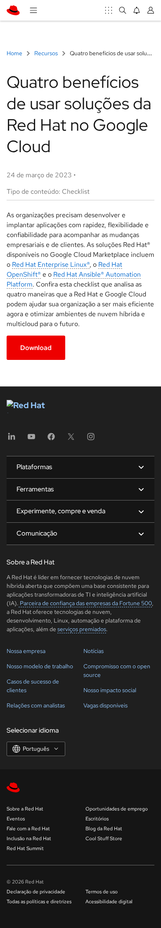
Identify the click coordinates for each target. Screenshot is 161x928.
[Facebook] (51, 439)
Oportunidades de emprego (116, 809)
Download (36, 347)
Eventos (16, 818)
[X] (71, 439)
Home (15, 53)
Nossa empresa (26, 651)
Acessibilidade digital (109, 901)
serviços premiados (81, 629)
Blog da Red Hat (103, 828)
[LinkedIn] (12, 439)
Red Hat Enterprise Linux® (51, 264)
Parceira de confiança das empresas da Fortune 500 (85, 603)
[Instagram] (91, 439)
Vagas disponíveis (105, 705)
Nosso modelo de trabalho (40, 666)
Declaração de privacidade (36, 891)
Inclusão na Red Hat (29, 838)
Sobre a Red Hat (25, 809)
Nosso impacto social (109, 690)
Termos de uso (101, 891)
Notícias (93, 651)
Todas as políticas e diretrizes (39, 901)
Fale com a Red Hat (28, 828)
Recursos (46, 53)
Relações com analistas (36, 705)
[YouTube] (31, 439)
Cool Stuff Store (103, 838)
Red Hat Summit (25, 848)
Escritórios (97, 818)
